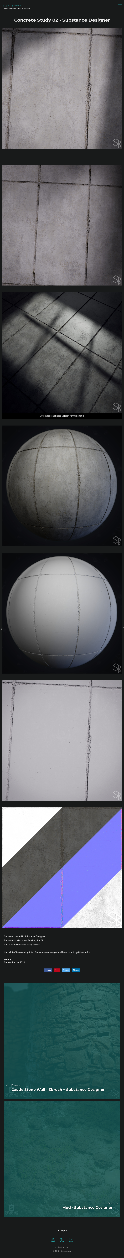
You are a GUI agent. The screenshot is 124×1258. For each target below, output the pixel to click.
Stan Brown (12, 5)
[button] (62, 1230)
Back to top (63, 1247)
